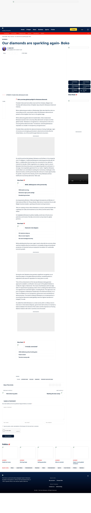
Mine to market (59, 462)
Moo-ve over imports (24, 236)
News (12, 467)
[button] (85, 29)
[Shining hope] (28, 452)
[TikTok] (86, 33)
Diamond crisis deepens (31, 228)
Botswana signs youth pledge (26, 192)
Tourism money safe (24, 357)
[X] (82, 33)
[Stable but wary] (10, 452)
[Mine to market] (63, 452)
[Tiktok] (73, 91)
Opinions (29, 33)
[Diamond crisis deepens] (20, 227)
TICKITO (42, 33)
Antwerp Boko (24, 379)
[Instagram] (85, 33)
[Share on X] (8, 53)
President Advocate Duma (47, 379)
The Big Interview (22, 33)
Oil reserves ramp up (24, 233)
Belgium (31, 379)
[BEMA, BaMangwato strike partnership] (20, 184)
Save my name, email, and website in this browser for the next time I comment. (21, 426)
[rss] (84, 91)
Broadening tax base (24, 195)
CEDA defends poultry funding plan (28, 352)
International (36, 33)
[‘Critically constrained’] (20, 346)
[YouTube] (84, 33)
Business (4, 39)
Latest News (19, 467)
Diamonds (37, 379)
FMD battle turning (24, 190)
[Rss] (88, 33)
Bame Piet (11, 48)
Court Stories (13, 33)
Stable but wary (6, 462)
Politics (75, 467)
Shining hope (23, 462)
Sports (59, 467)
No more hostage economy (26, 238)
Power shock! (22, 354)
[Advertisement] (36, 146)
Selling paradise (42, 462)
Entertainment (28, 467)
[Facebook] (81, 33)
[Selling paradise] (45, 452)
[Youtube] (84, 87)
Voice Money (6, 33)
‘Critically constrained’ (31, 346)
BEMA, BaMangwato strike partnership (36, 184)
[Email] (10, 53)
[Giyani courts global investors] (81, 452)
